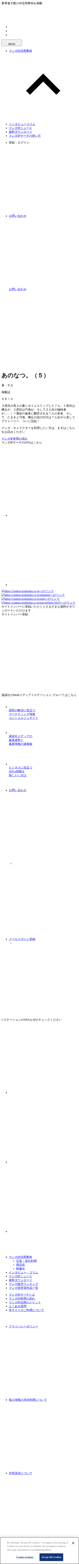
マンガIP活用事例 (20, 50)
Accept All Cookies (51, 1557)
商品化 (20, 1264)
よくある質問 (17, 1306)
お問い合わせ (17, 790)
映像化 (20, 1268)
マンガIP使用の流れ (14, 438)
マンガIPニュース (20, 128)
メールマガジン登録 (22, 939)
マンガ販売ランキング (23, 1284)
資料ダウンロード (20, 131)
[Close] (73, 1543)
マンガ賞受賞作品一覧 (23, 1287)
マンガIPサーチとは (22, 1294)
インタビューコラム (22, 124)
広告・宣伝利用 (26, 1260)
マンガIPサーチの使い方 (25, 135)
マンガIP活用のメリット (25, 1302)
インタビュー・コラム (23, 1272)
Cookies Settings (24, 1557)
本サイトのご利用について (26, 1310)
